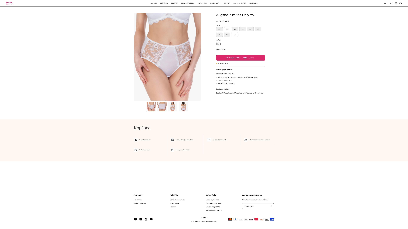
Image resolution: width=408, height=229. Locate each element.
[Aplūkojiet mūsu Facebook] (145, 219)
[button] (164, 3)
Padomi (173, 207)
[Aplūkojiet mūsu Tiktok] (140, 219)
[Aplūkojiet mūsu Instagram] (135, 219)
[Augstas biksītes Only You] (151, 106)
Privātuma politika (213, 207)
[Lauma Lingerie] (9, 3)
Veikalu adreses (140, 203)
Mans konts (174, 203)
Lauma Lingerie (200, 221)
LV (385, 3)
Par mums (138, 195)
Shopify (214, 221)
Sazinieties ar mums (177, 200)
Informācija (211, 195)
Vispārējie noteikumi (214, 210)
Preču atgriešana (212, 200)
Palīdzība (174, 195)
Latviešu (203, 218)
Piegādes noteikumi (213, 203)
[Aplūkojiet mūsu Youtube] (151, 219)
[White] (218, 44)
